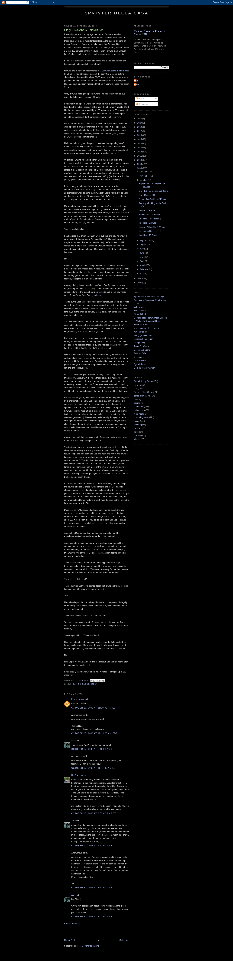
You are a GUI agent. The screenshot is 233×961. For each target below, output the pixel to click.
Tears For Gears (141, 346)
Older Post (124, 940)
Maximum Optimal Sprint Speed (114, 71)
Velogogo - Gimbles (143, 335)
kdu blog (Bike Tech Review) (147, 328)
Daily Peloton (140, 361)
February (144, 269)
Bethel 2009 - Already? (149, 214)
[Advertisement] (101, 931)
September (145, 240)
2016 (139, 135)
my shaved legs (141, 332)
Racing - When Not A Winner (152, 227)
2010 (139, 160)
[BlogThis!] (94, 680)
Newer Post (69, 940)
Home (97, 940)
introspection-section (143, 339)
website (97, 295)
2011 (139, 156)
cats (136, 399)
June (142, 253)
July (142, 249)
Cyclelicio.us (140, 364)
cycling (77, 684)
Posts (141, 98)
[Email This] (91, 680)
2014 (139, 143)
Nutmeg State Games (144, 392)
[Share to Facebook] (100, 680)
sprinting (138, 424)
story (94, 684)
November (145, 176)
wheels (137, 439)
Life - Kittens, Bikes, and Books (153, 191)
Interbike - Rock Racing (150, 219)
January (144, 273)
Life (135, 388)
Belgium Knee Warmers (145, 368)
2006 (139, 283)
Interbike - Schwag (147, 223)
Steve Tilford (140, 314)
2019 (139, 127)
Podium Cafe (140, 353)
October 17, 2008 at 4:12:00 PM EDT (93, 845)
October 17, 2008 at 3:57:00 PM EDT (93, 813)
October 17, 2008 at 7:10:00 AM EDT (93, 749)
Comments (143, 104)
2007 (139, 278)
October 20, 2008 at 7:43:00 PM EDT (93, 888)
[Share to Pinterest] (103, 680)
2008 (139, 168)
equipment (138, 406)
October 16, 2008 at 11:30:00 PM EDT (94, 708)
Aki (72, 740)
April (142, 261)
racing (85, 684)
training (137, 435)
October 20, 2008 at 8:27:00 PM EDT (93, 916)
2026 (139, 119)
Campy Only (139, 342)
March (143, 265)
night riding (139, 414)
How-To (137, 385)
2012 (139, 152)
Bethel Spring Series (143, 381)
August (143, 244)
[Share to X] (97, 680)
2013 (139, 147)
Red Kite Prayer (141, 324)
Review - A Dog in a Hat (150, 231)
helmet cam (139, 410)
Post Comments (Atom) (88, 946)
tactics (137, 428)
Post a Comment (72, 923)
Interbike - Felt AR (147, 210)
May (142, 257)
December (145, 172)
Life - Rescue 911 (147, 195)
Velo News (139, 307)
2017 (139, 131)
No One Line (77, 775)
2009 (139, 164)
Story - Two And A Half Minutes (153, 199)
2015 (139, 139)
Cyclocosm (139, 357)
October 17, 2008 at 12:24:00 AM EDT (94, 733)
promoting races (141, 417)
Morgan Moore (77, 699)
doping (137, 403)
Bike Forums (140, 310)
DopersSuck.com (142, 350)
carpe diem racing (142, 396)
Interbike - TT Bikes (148, 235)
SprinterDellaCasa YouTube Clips (149, 297)
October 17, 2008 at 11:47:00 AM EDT (94, 768)
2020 (139, 123)
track (136, 432)
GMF (137, 84)
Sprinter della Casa (117, 13)
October (144, 180)
